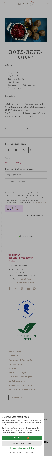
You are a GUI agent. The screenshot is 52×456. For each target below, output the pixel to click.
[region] (22, 426)
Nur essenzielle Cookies (22, 443)
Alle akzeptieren (20, 438)
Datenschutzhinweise (17, 452)
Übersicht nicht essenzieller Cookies (22, 448)
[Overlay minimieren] (40, 416)
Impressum (30, 452)
